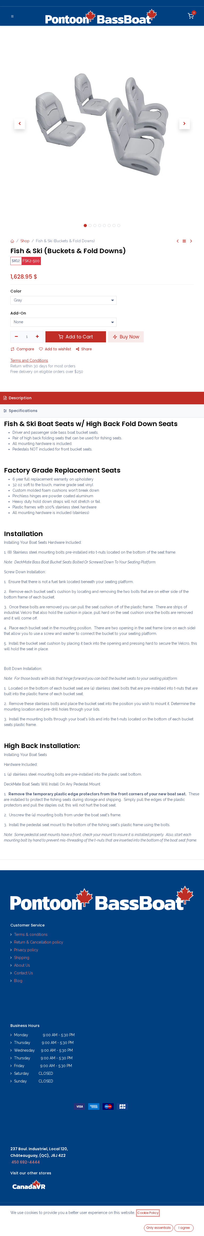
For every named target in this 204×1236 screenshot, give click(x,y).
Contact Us (23, 973)
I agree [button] (184, 1227)
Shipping (21, 957)
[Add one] (37, 337)
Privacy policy (26, 950)
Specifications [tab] (22, 410)
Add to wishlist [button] (58, 349)
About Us (22, 965)
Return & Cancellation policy (38, 942)
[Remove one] (16, 337)
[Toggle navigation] (12, 16)
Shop (24, 241)
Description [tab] (20, 398)
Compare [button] (25, 349)
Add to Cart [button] (78, 337)
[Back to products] (184, 241)
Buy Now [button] (128, 337)
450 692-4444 (25, 1162)
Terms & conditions (31, 934)
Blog (18, 981)
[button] (19, 123)
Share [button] (86, 349)
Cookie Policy (148, 1212)
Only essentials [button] (158, 1227)
